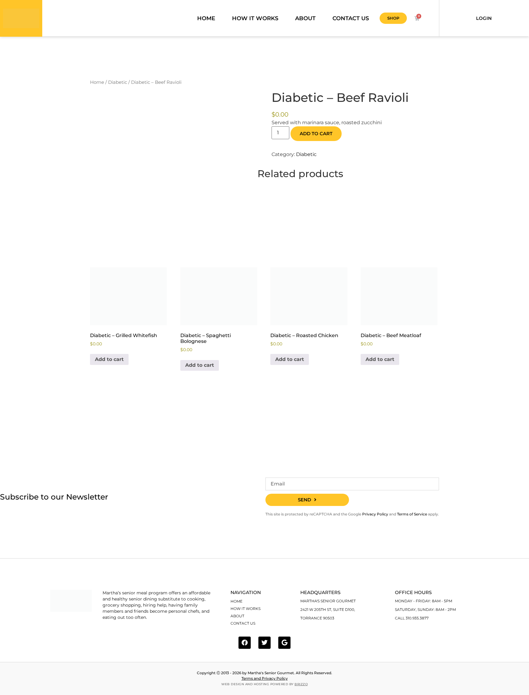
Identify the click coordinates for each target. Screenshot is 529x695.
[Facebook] (244, 643)
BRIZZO (301, 684)
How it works (255, 18)
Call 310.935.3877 (412, 618)
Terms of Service (412, 514)
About (305, 18)
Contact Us (350, 18)
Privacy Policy (375, 514)
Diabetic (117, 82)
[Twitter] (264, 643)
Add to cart (316, 133)
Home (206, 18)
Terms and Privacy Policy (265, 678)
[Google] (284, 643)
